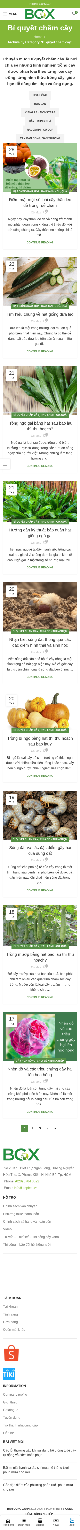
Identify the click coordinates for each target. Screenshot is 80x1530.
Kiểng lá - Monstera (40, 112)
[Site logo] (40, 13)
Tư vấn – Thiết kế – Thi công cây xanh (31, 1237)
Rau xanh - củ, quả (54, 191)
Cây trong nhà (40, 121)
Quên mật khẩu (14, 1329)
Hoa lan (40, 103)
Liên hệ (8, 1433)
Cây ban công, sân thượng (40, 138)
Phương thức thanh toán (21, 1214)
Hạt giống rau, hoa (26, 191)
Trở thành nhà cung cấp (20, 1425)
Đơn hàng (10, 1322)
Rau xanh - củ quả (40, 129)
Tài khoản (10, 1306)
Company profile (15, 1394)
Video (7, 1229)
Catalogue (10, 1410)
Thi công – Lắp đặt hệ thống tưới (27, 1244)
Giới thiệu (10, 1402)
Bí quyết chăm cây (26, 415)
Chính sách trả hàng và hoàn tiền (27, 1221)
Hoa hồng (40, 95)
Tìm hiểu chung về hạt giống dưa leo (40, 314)
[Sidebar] (5, 464)
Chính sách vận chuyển (20, 1206)
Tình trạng (10, 1314)
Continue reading (40, 242)
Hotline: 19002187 (40, 3)
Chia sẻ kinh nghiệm (53, 631)
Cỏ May (36, 212)
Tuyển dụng (11, 1417)
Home (38, 37)
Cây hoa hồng (25, 1060)
